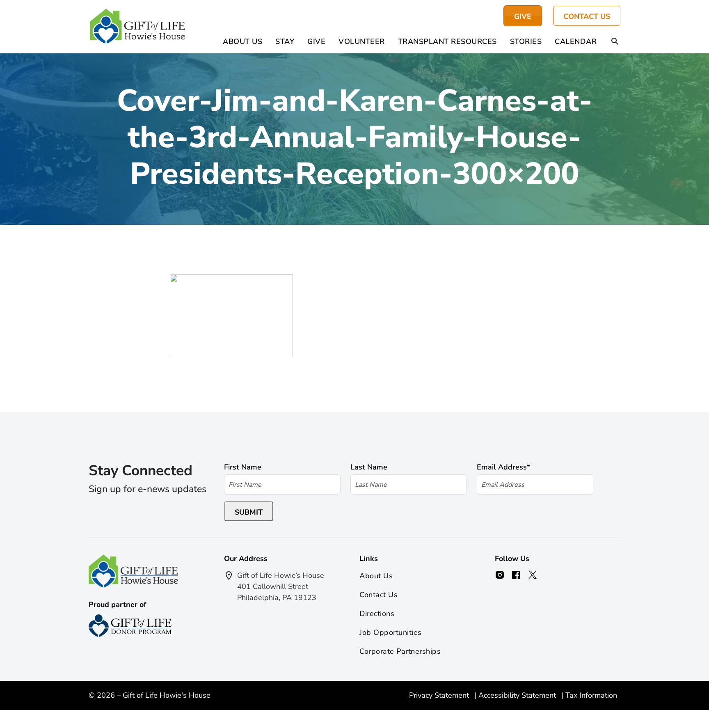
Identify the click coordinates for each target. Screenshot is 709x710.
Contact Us (586, 16)
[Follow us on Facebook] (516, 575)
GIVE (522, 16)
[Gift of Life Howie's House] (138, 27)
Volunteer (361, 41)
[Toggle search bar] (615, 42)
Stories (526, 41)
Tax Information (591, 695)
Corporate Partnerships (400, 651)
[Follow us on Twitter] (532, 575)
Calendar (576, 41)
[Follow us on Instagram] (500, 575)
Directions (376, 613)
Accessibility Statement (518, 695)
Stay (284, 41)
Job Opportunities (390, 632)
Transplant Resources (447, 41)
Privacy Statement (440, 695)
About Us (242, 41)
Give (316, 41)
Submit (249, 512)
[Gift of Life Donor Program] (130, 625)
